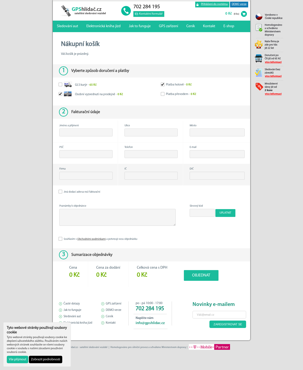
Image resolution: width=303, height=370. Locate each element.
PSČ (61, 147)
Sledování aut (67, 26)
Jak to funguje (140, 26)
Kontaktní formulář (151, 13)
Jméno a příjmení (69, 125)
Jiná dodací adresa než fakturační (81, 192)
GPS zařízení (168, 26)
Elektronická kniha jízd (103, 26)
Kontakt (209, 26)
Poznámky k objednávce (72, 206)
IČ (125, 168)
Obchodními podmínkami (91, 239)
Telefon (128, 147)
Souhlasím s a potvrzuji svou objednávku (100, 239)
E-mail (193, 147)
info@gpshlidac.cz (150, 323)
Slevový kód (196, 206)
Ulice (127, 125)
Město (193, 125)
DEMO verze (239, 4)
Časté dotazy (71, 303)
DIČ (192, 168)
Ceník (190, 26)
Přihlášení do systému (214, 4)
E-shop (228, 26)
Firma (62, 168)
